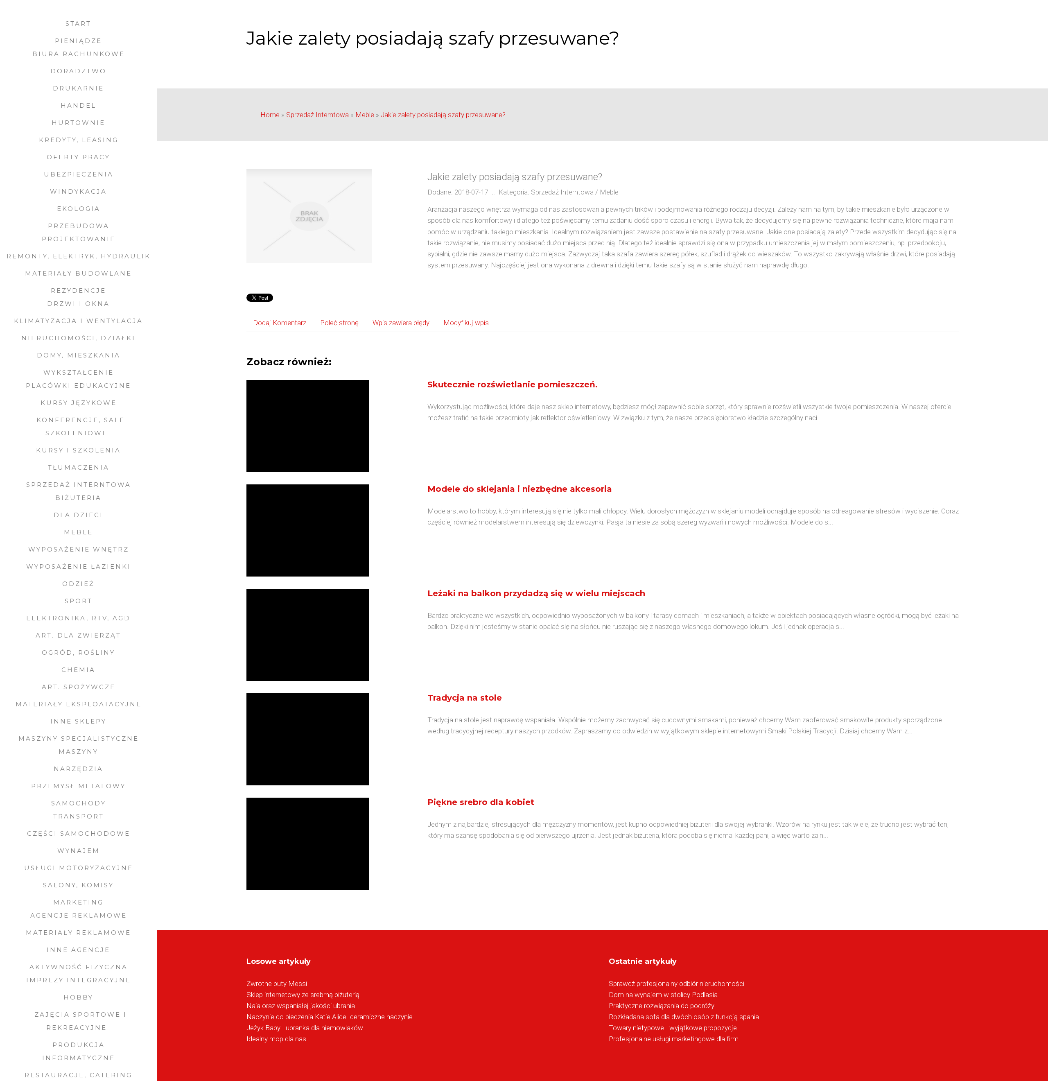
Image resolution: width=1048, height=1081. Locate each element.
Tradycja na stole (464, 698)
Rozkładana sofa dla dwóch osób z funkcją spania (684, 1017)
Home (270, 115)
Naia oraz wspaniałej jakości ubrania (300, 1006)
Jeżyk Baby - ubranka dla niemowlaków (304, 1028)
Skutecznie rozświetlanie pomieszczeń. (512, 384)
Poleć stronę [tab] (339, 323)
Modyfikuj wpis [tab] (466, 323)
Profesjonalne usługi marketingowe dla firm (674, 1039)
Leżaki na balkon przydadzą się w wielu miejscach (536, 593)
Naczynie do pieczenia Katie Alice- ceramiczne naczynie (329, 1017)
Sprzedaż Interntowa (317, 115)
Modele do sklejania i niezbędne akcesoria (519, 489)
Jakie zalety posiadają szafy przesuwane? (443, 115)
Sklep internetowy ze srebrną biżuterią (302, 995)
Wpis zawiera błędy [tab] (401, 323)
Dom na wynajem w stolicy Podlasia (663, 995)
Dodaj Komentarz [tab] (279, 323)
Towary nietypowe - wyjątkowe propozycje (673, 1028)
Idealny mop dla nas (276, 1039)
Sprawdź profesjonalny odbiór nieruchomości (676, 983)
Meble (364, 115)
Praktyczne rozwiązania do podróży (661, 1006)
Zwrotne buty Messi (276, 983)
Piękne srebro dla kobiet (480, 802)
